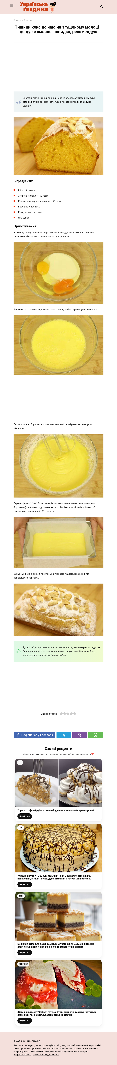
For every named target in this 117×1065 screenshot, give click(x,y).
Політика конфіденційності (46, 1055)
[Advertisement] (58, 67)
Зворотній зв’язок (22, 1055)
